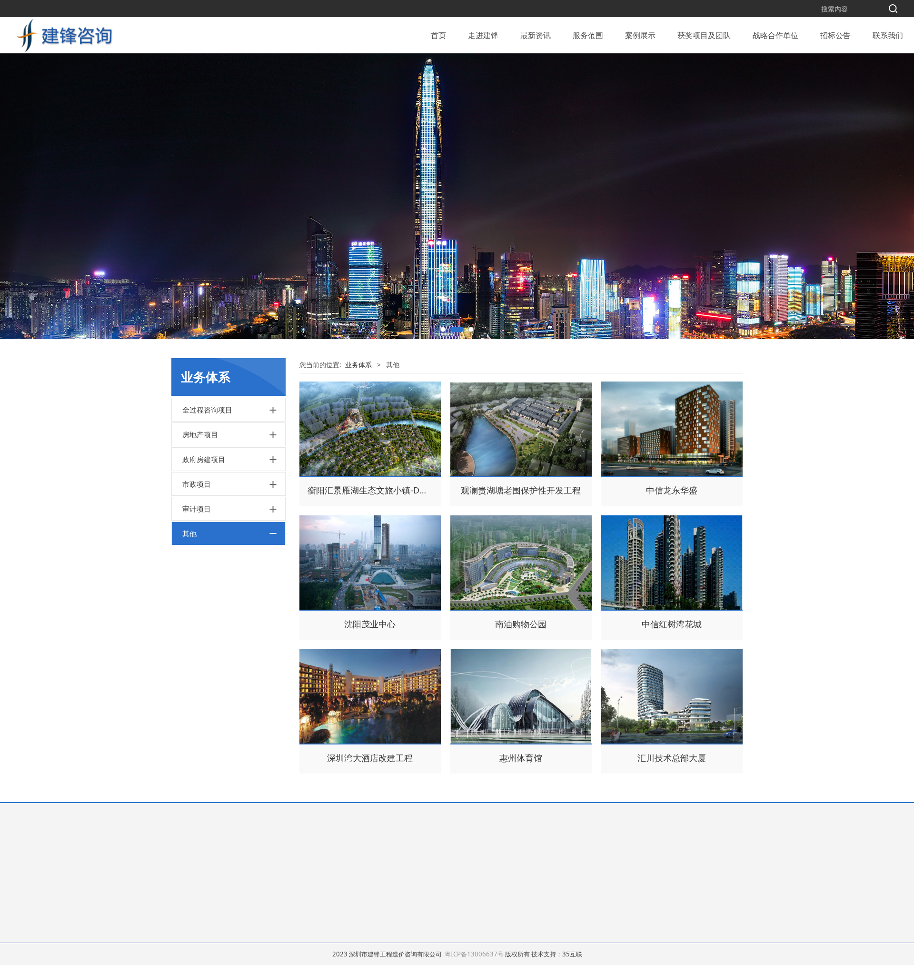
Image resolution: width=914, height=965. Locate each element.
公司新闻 (389, 846)
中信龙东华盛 (671, 490)
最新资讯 (535, 35)
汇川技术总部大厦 (671, 758)
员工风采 (184, 858)
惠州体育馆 (520, 758)
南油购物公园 (520, 624)
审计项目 (196, 508)
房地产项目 (200, 434)
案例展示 (640, 35)
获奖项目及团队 (704, 35)
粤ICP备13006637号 (474, 954)
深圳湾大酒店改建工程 (370, 758)
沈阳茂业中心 (370, 624)
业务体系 (358, 364)
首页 (438, 35)
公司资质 (184, 894)
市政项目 (196, 484)
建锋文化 (184, 870)
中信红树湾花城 (672, 624)
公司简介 (184, 846)
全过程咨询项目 (207, 409)
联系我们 (888, 35)
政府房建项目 (203, 459)
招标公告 (835, 35)
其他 (189, 533)
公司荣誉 (184, 882)
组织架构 (184, 906)
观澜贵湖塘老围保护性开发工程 (521, 490)
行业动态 (389, 858)
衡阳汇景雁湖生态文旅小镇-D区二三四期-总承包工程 (408, 490)
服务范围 (588, 35)
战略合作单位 (775, 35)
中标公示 (469, 858)
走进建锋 (483, 35)
